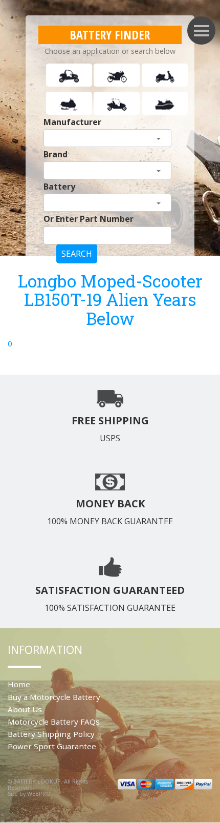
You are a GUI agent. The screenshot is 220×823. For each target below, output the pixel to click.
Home (19, 684)
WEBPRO (39, 793)
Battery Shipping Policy (51, 734)
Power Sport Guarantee (52, 746)
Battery (59, 186)
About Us (25, 709)
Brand (55, 154)
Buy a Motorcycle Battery (54, 697)
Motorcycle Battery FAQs (54, 721)
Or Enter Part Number (88, 218)
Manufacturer (72, 122)
